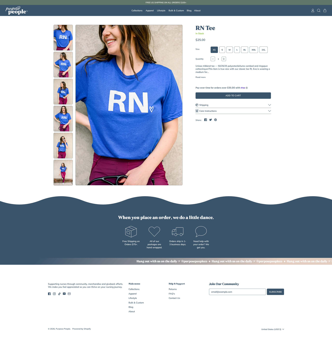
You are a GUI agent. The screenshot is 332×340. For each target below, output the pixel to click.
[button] (319, 10)
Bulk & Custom (176, 10)
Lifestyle (133, 298)
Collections (134, 289)
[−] (213, 59)
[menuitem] (63, 37)
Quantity (199, 59)
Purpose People (63, 329)
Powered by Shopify (81, 329)
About (197, 10)
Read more (201, 77)
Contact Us (174, 298)
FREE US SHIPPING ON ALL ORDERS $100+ (166, 2)
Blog (189, 10)
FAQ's (172, 293)
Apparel (133, 293)
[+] (224, 59)
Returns (173, 289)
